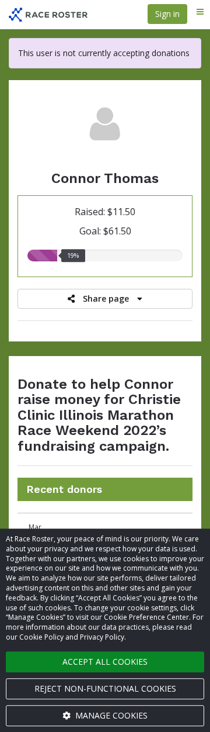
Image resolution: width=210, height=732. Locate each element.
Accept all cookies (105, 661)
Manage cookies (110, 715)
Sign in (167, 13)
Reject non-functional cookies (105, 688)
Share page (105, 298)
